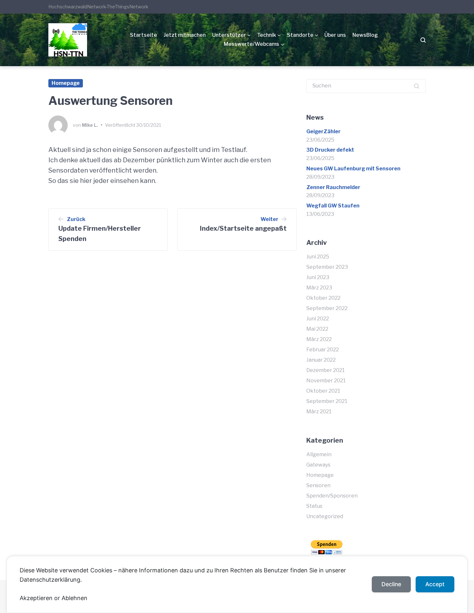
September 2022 (327, 308)
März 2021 (318, 411)
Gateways (318, 465)
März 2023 (319, 288)
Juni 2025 (317, 257)
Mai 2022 (317, 329)
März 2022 (319, 339)
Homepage (66, 83)
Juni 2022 (317, 319)
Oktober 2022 (323, 298)
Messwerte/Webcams (251, 44)
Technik (266, 35)
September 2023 (327, 267)
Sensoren (318, 485)
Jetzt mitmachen (184, 35)
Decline (391, 584)
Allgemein (318, 454)
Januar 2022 (321, 360)
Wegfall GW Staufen (333, 206)
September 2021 (326, 401)
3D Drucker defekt (330, 150)
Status (314, 506)
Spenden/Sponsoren (332, 496)
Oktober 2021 (323, 391)
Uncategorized (324, 516)
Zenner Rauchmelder (333, 187)
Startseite (143, 35)
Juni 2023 (317, 277)
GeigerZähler (323, 131)
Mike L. (90, 125)
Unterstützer (229, 35)
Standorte (300, 35)
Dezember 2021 (325, 370)
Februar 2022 (322, 350)
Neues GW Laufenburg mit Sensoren (353, 169)
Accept (435, 584)
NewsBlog (365, 35)
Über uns (335, 35)
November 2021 (326, 380)
